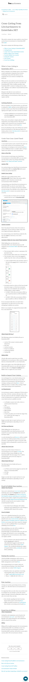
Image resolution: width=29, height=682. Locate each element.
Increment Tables (13, 246)
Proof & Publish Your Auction (11, 55)
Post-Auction (7, 58)
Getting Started (8, 50)
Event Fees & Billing (9, 60)
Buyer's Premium (10, 520)
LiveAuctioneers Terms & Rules (9, 668)
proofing (18, 548)
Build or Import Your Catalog (11, 53)
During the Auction (9, 56)
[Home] (14, 4)
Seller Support (17, 568)
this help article (16, 131)
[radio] (11, 649)
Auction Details (15, 518)
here (21, 125)
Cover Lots (17, 491)
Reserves (17, 437)
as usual (20, 451)
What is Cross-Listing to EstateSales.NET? (14, 48)
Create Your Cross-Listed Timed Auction (14, 51)
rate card (12, 616)
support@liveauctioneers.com (16, 574)
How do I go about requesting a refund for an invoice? (14, 671)
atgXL (5, 42)
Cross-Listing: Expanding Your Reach (20, 9)
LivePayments (22, 602)
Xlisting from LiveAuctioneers (9, 11)
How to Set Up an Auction (7, 663)
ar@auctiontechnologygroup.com (18, 499)
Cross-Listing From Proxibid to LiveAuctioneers (12, 660)
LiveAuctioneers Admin (6, 9)
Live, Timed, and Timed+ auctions (14, 161)
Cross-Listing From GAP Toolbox (9, 666)
